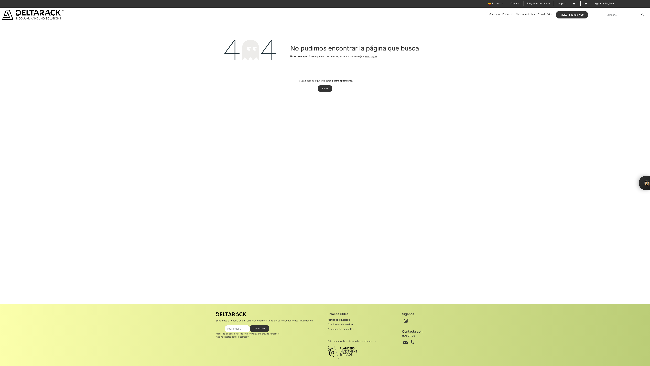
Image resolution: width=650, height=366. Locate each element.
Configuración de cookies (341, 329)
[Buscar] (642, 14)
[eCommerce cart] (575, 3)
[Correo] (405, 342)
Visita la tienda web (572, 14)
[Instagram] (405, 321)
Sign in (598, 3)
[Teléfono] (412, 342)
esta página (371, 56)
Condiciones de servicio (340, 324)
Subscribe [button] (259, 328)
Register (609, 3)
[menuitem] (494, 14)
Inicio (325, 88)
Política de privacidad (339, 319)
